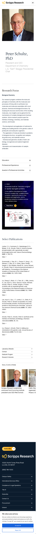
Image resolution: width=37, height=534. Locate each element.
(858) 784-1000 (7, 470)
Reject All (18, 530)
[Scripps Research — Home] (13, 2)
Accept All (18, 525)
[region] (18, 522)
